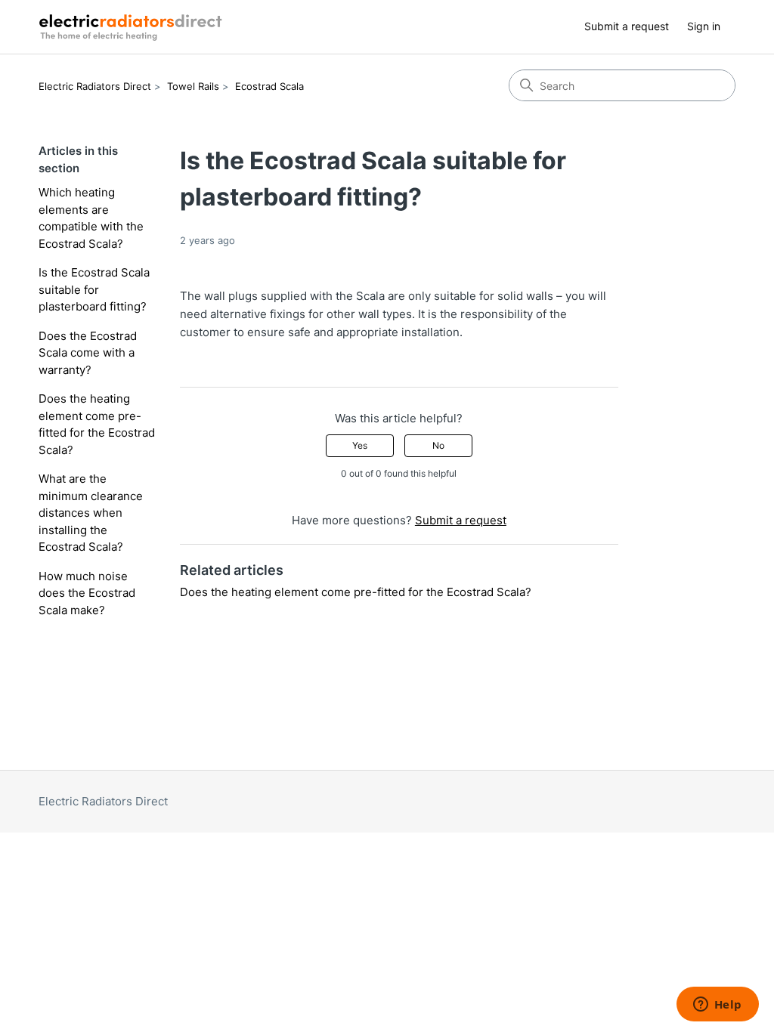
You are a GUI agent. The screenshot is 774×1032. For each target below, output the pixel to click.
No (438, 445)
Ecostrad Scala (269, 86)
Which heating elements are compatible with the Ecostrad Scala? (91, 218)
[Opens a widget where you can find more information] (717, 1005)
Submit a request (626, 26)
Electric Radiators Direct (95, 86)
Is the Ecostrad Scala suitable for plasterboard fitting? (94, 289)
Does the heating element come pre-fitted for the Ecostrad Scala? (97, 424)
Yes (359, 445)
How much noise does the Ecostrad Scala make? (87, 593)
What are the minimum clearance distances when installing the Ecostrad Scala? (91, 512)
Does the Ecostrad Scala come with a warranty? (88, 353)
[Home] (133, 27)
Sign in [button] (703, 26)
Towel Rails (193, 86)
